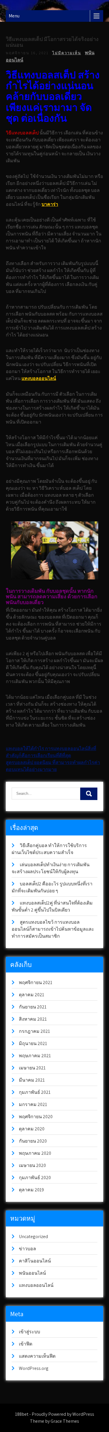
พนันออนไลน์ (32, 1273)
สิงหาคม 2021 (33, 1019)
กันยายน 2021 (33, 1007)
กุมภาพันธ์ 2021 (35, 1092)
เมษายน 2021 (32, 1068)
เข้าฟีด (25, 1344)
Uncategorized (33, 1236)
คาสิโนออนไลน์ (35, 1261)
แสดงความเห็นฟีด (37, 1356)
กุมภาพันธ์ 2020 (35, 1178)
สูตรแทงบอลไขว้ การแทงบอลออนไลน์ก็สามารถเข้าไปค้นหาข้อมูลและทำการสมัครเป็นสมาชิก (53, 929)
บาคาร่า (50, 204)
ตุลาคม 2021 (31, 995)
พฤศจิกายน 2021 (35, 982)
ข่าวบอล (27, 1249)
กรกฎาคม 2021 (34, 1031)
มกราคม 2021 (33, 1104)
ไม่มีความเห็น (66, 53)
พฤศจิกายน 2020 (36, 1117)
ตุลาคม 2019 (31, 1190)
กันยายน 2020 (33, 1141)
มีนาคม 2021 (32, 1080)
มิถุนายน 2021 (33, 1043)
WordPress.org (34, 1368)
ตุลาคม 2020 (31, 1129)
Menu (14, 16)
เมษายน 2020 (32, 1165)
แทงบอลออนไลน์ (39, 378)
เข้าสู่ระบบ (29, 1332)
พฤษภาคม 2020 (35, 1153)
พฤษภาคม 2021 (35, 1056)
